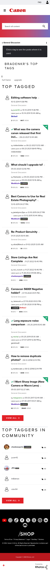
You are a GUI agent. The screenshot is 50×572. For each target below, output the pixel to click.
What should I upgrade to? (28, 166)
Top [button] (3, 565)
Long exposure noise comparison (28, 324)
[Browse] (6, 10)
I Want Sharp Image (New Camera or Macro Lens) (27, 385)
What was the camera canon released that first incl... (26, 133)
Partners (41, 539)
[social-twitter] (28, 520)
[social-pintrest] (40, 520)
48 (45, 458)
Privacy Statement (19, 539)
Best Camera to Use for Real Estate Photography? (28, 200)
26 (45, 490)
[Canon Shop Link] (25, 534)
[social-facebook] (22, 520)
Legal (28, 539)
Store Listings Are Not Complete (27, 259)
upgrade (18, 79)
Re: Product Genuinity (25, 233)
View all (11, 418)
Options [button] (46, 43)
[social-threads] (34, 520)
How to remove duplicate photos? (26, 358)
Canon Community (17, 10)
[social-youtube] (4, 520)
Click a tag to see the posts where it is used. (23, 51)
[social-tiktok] (16, 520)
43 (45, 469)
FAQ (39, 2)
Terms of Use (8, 539)
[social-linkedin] (46, 520)
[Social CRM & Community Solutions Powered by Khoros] (41, 566)
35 (45, 479)
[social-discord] (25, 525)
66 (45, 447)
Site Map (34, 539)
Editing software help (25, 99)
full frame (6, 79)
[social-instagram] (10, 520)
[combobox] (25, 26)
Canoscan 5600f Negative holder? (27, 291)
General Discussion (11, 42)
